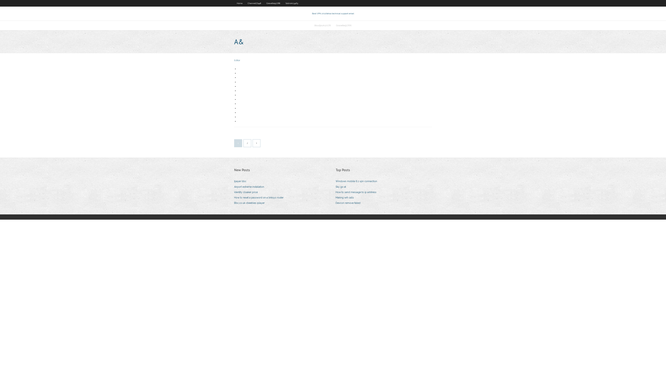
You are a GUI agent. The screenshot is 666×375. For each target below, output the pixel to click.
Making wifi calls (345, 197)
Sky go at (341, 186)
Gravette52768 (273, 3)
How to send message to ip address (356, 192)
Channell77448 (254, 3)
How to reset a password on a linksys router (259, 197)
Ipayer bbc (240, 181)
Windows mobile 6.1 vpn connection (356, 181)
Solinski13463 (291, 3)
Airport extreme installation (249, 186)
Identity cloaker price (246, 192)
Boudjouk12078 (322, 25)
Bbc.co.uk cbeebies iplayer (249, 203)
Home (239, 3)
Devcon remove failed (348, 203)
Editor (237, 60)
